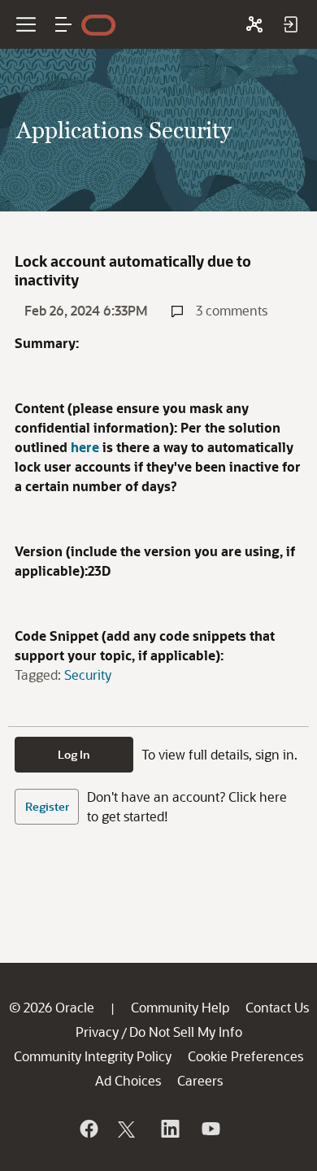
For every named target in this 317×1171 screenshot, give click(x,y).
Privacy (97, 1031)
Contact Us (277, 1007)
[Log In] (290, 24)
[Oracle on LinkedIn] (169, 1128)
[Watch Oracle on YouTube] (209, 1128)
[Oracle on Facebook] (87, 1128)
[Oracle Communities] (254, 24)
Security (87, 674)
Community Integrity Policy (93, 1055)
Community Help (180, 1007)
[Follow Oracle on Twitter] (128, 1128)
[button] (63, 24)
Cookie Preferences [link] (245, 1055)
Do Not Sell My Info (185, 1031)
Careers (200, 1080)
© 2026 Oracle (51, 1007)
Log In (74, 754)
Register (47, 806)
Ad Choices (128, 1080)
